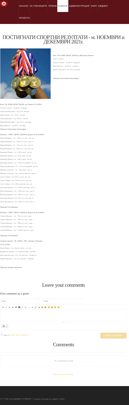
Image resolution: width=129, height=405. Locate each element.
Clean (38, 307)
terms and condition (19, 335)
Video (19, 307)
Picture (16, 307)
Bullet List (22, 307)
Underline (9, 307)
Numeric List (25, 307)
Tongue (52, 307)
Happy (45, 307)
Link (12, 307)
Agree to (6, 335)
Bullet (29, 307)
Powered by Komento (63, 374)
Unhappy (55, 307)
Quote (32, 307)
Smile (42, 307)
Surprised (48, 307)
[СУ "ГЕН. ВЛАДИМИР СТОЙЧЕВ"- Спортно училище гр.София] (3, 3)
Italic (6, 307)
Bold (2, 307)
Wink (58, 307)
